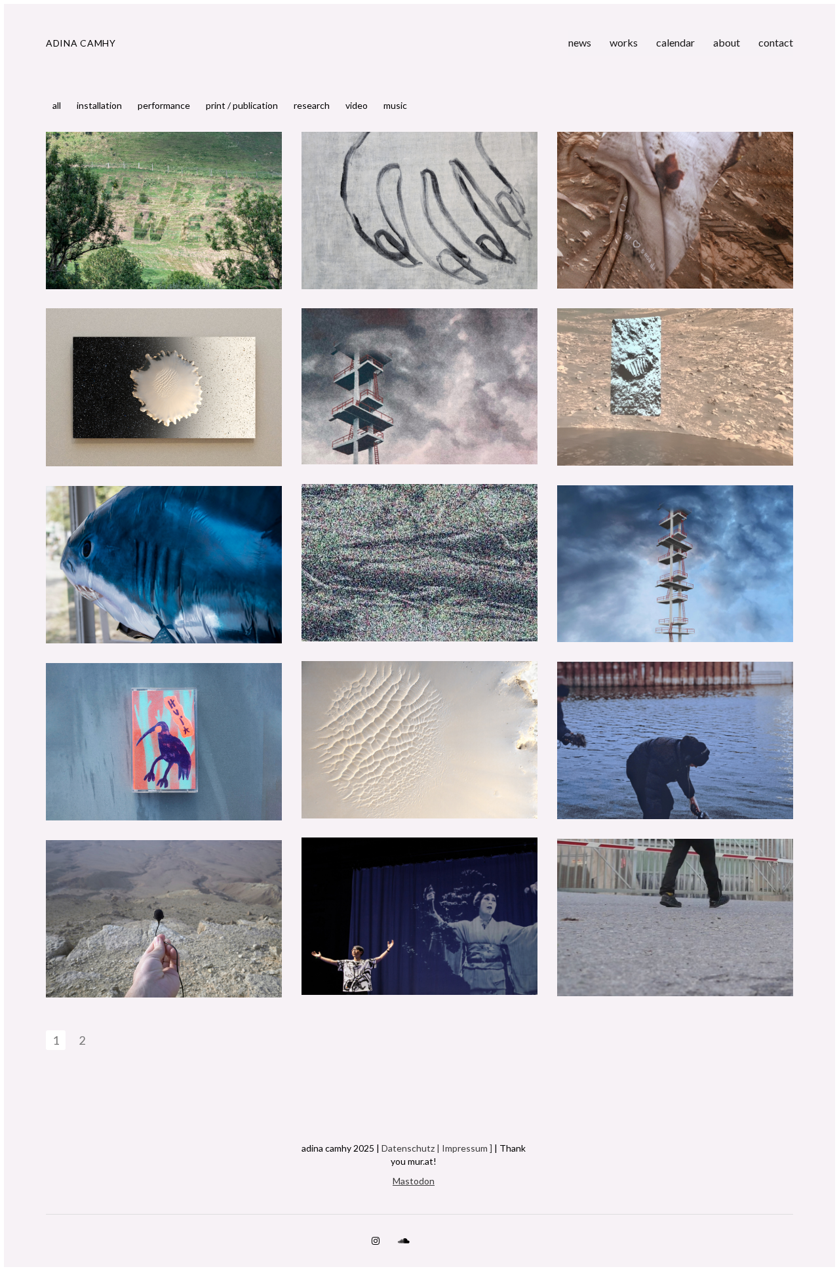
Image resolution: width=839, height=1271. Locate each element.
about (726, 42)
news (579, 42)
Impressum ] (467, 1148)
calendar (675, 42)
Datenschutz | (411, 1148)
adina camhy (81, 43)
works (624, 42)
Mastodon (414, 1180)
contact (775, 42)
